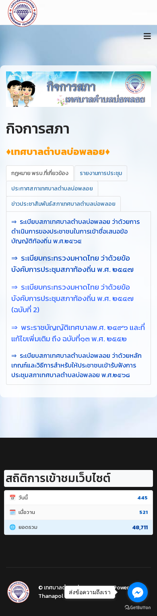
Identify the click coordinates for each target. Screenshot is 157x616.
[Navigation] (147, 36)
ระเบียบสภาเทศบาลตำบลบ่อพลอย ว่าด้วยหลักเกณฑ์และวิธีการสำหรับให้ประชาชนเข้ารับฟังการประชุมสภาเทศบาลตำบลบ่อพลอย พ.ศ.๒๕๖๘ (76, 365)
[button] (17, 89)
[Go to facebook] (138, 592)
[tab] (40, 173)
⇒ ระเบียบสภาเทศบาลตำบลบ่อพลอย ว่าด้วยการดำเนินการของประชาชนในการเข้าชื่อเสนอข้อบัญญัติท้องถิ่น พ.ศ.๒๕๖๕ (75, 231)
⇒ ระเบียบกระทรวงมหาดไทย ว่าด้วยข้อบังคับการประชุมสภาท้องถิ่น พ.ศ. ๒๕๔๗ (72, 263)
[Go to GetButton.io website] (138, 607)
